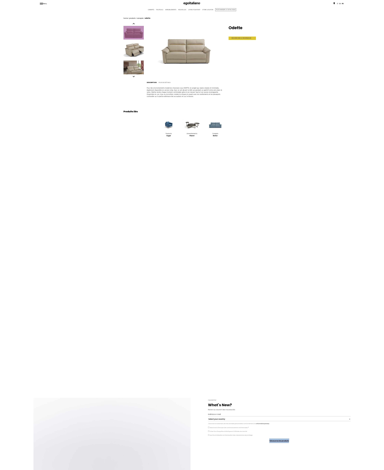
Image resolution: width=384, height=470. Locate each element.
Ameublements (170, 10)
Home (126, 18)
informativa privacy (262, 423)
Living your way (194, 10)
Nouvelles (182, 10)
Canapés (151, 10)
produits (132, 18)
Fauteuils (159, 10)
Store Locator (207, 10)
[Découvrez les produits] (279, 444)
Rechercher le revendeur (241, 38)
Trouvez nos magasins (324, 3)
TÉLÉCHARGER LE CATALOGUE (226, 10)
